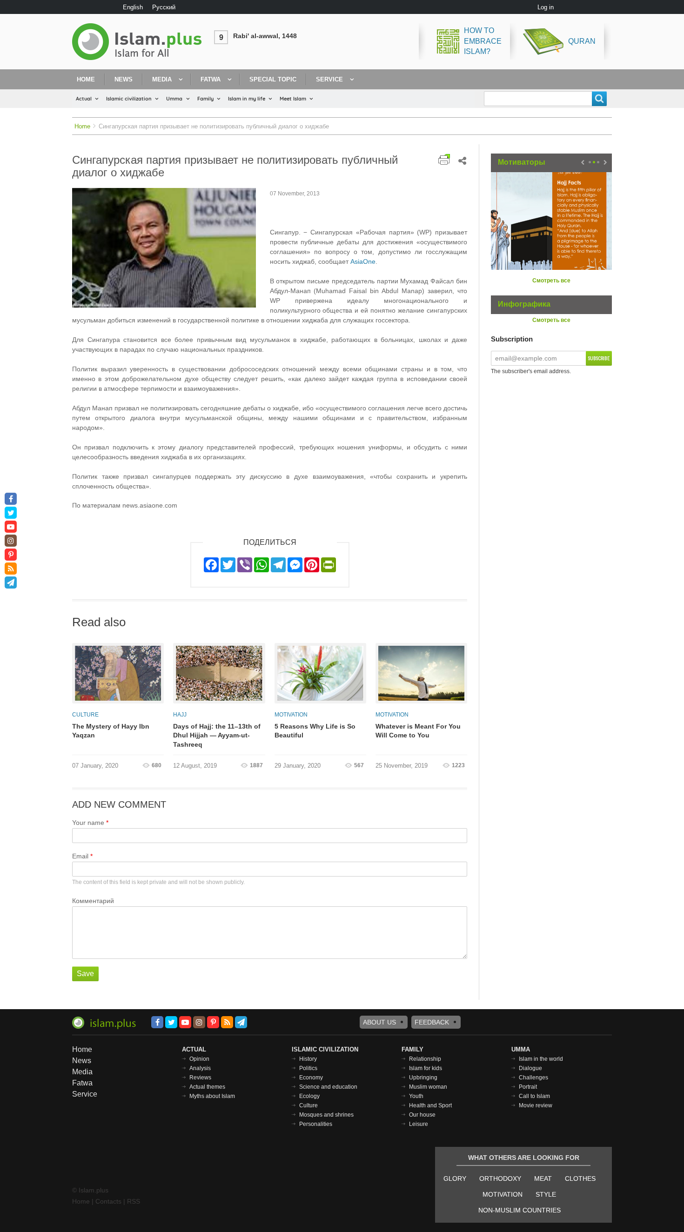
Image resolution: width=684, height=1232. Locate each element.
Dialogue (530, 1068)
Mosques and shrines (326, 1114)
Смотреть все (551, 280)
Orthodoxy (500, 1178)
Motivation (291, 714)
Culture (85, 714)
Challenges (533, 1077)
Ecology (309, 1096)
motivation (503, 1194)
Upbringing (423, 1077)
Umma (174, 98)
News (123, 79)
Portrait (528, 1087)
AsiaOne (363, 261)
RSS (133, 1201)
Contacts (108, 1201)
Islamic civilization (129, 98)
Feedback (432, 1022)
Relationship (425, 1059)
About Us (379, 1022)
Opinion (199, 1059)
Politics (308, 1068)
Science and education (328, 1087)
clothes (580, 1178)
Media (162, 79)
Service (329, 79)
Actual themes (207, 1087)
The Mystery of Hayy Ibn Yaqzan (110, 731)
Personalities (315, 1124)
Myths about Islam (212, 1096)
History (308, 1059)
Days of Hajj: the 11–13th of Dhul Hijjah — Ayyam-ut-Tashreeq (217, 735)
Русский (163, 7)
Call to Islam (534, 1096)
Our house (422, 1114)
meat (543, 1178)
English (133, 7)
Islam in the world (541, 1059)
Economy (311, 1077)
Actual (84, 98)
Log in (545, 7)
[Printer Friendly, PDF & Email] (444, 159)
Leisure (418, 1124)
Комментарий (93, 900)
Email (80, 856)
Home (86, 79)
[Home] (140, 41)
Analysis (200, 1068)
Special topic (272, 79)
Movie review (535, 1105)
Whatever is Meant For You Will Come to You (418, 731)
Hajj (180, 714)
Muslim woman (428, 1087)
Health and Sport (430, 1105)
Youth (416, 1096)
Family (205, 98)
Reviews (200, 1077)
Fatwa (211, 79)
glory (454, 1178)
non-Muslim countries (519, 1210)
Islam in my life (246, 98)
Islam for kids (425, 1068)
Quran (582, 41)
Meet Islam (293, 98)
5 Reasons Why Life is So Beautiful (315, 731)
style (546, 1194)
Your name (88, 822)
